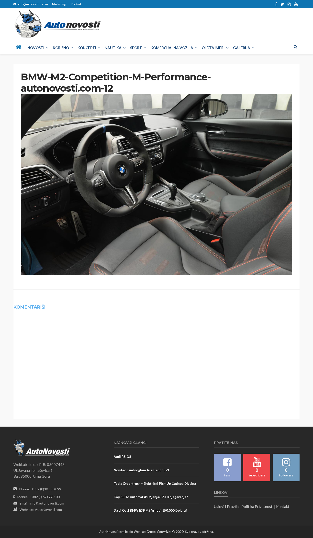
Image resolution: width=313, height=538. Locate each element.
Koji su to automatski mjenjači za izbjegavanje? (151, 497)
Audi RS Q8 (122, 457)
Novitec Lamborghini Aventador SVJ (141, 470)
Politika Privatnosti (257, 506)
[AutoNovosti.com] (57, 24)
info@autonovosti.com (47, 503)
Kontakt (76, 4)
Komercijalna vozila (172, 47)
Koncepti (87, 47)
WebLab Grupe (145, 532)
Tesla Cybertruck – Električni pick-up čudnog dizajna (155, 483)
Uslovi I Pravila (226, 506)
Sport (136, 47)
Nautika (113, 47)
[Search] (295, 46)
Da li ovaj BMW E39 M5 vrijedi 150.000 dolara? (150, 510)
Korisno (61, 47)
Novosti (35, 47)
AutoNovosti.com (48, 509)
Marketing (59, 4)
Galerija (241, 47)
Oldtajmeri (213, 47)
